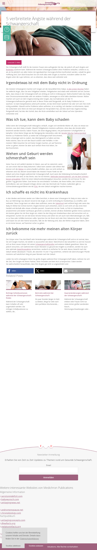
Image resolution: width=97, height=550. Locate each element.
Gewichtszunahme (24, 249)
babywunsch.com (10, 499)
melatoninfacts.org (11, 526)
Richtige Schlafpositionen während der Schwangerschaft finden (18, 295)
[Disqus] (48, 350)
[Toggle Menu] (3, 3)
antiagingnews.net (10, 502)
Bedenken (10, 69)
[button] (20, 270)
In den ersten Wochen (75, 89)
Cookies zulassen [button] (36, 546)
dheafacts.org (8, 523)
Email (48, 465)
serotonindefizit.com (11, 496)
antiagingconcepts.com (13, 520)
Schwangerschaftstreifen (44, 244)
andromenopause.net (12, 509)
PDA (35, 186)
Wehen (21, 169)
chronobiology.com (11, 513)
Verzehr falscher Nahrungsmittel (73, 133)
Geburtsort (60, 203)
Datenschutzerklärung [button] (29, 539)
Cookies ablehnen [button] (13, 546)
